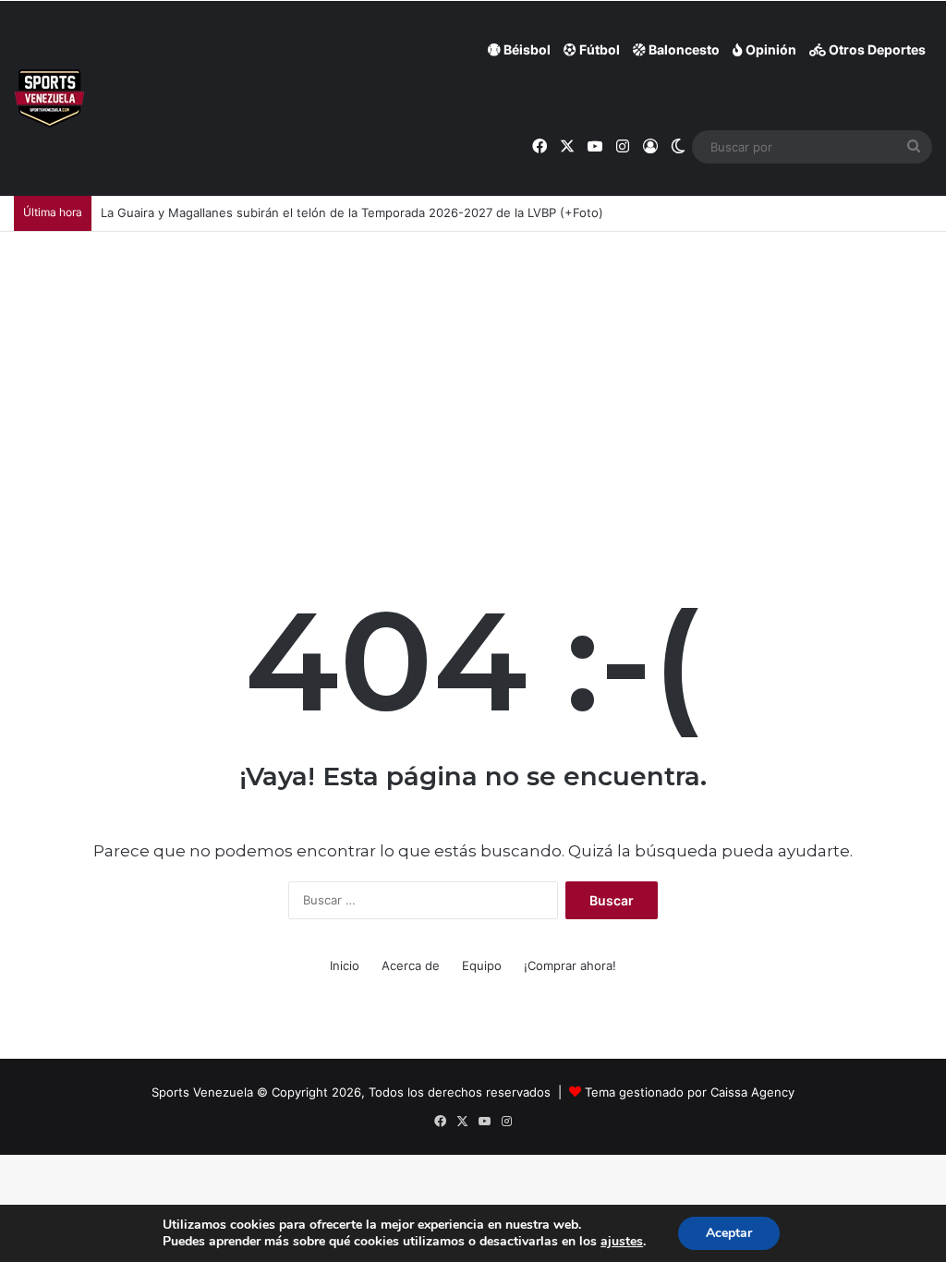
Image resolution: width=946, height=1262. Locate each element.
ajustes (621, 1241)
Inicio (344, 965)
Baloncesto (683, 49)
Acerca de (411, 965)
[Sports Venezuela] (49, 98)
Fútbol (598, 49)
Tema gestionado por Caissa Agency (689, 1092)
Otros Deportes (876, 49)
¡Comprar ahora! (570, 965)
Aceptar (729, 1233)
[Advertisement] (473, 370)
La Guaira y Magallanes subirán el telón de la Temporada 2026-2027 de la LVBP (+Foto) (352, 212)
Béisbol (526, 49)
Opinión (769, 49)
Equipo (482, 965)
